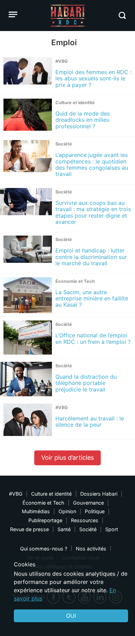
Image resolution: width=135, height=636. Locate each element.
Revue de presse (29, 529)
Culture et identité (51, 494)
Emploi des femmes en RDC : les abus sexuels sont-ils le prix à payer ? (93, 78)
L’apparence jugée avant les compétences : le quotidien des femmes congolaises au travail (91, 164)
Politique (95, 511)
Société (88, 529)
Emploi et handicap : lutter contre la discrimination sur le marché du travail (91, 257)
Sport (111, 529)
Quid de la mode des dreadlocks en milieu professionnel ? (82, 120)
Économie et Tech (43, 503)
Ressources (84, 520)
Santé (64, 529)
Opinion (67, 511)
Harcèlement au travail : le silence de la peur (89, 421)
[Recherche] (122, 15)
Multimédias (36, 511)
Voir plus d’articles (67, 457)
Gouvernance (88, 503)
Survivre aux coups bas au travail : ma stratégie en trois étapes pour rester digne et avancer (93, 212)
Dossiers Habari (98, 494)
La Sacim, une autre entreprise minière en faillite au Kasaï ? (91, 298)
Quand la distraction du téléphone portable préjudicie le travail (86, 383)
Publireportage (45, 520)
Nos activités (91, 548)
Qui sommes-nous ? (43, 548)
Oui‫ (71, 615)
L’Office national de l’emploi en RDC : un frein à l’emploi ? (92, 338)
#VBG (15, 494)
